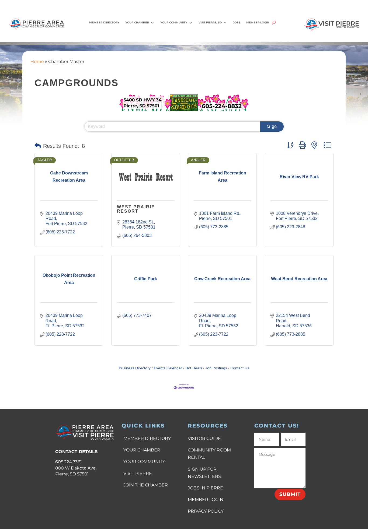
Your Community (173, 22)
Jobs (236, 22)
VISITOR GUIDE (204, 438)
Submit (290, 494)
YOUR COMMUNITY (144, 461)
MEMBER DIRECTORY (147, 438)
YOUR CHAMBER (141, 450)
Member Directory (104, 22)
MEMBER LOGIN (205, 499)
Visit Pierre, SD (210, 22)
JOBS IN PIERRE (205, 488)
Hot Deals (193, 368)
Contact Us (239, 368)
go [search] (274, 126)
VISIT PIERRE (137, 473)
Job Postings (216, 368)
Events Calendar (168, 368)
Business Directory (135, 368)
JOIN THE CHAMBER (145, 485)
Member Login (257, 22)
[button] (37, 146)
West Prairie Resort (136, 209)
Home (37, 61)
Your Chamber (137, 22)
